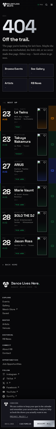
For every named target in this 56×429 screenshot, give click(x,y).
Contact (6, 353)
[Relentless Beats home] (11, 4)
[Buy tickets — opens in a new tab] (52, 118)
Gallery (6, 305)
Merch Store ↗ (10, 309)
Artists (9, 85)
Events (5, 301)
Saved (5, 313)
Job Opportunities (11, 364)
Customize (26, 423)
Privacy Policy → (19, 416)
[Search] (46, 4)
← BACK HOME (9, 265)
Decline (9, 423)
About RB (7, 349)
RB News (36, 85)
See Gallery (37, 70)
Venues (6, 328)
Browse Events (14, 70)
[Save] (44, 110)
